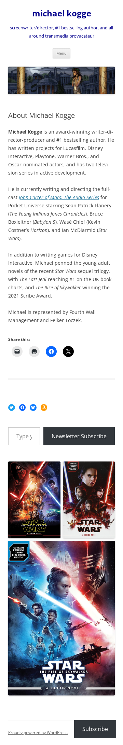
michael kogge (61, 13)
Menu (61, 53)
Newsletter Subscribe (79, 436)
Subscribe (95, 729)
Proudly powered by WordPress (38, 732)
